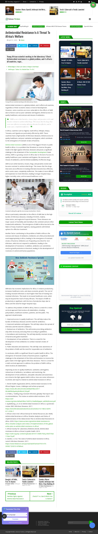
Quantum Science (43, 521)
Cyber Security (42, 524)
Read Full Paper (75, 252)
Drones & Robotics (43, 525)
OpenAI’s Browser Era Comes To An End (81, 26)
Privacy (41, 1)
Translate (15, 519)
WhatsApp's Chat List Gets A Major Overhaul (23, 67)
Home (70, 531)
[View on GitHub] (4, 516)
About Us (77, 531)
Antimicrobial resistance (13, 145)
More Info (68, 142)
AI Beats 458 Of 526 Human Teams (41, 26)
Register (84, 142)
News (22, 40)
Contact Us (33, 1)
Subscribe (75, 330)
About (24, 1)
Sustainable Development (38, 152)
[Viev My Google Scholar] (92, 525)
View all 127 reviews (75, 213)
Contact (91, 531)
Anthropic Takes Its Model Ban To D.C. (21, 69)
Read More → (65, 65)
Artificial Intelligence (23, 26)
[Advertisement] (76, 282)
